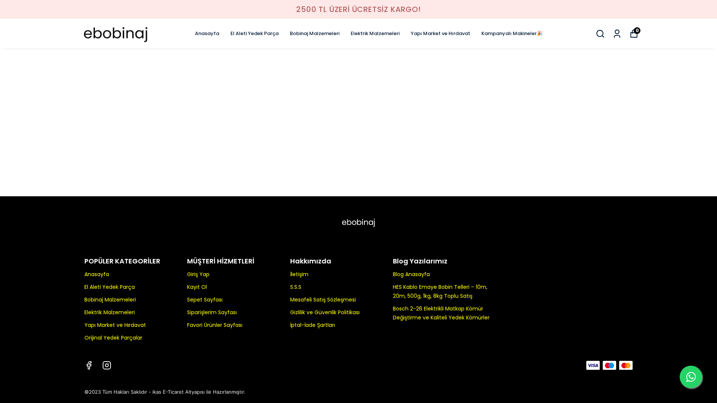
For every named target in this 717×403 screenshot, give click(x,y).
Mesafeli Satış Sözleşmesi (323, 299)
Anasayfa (207, 33)
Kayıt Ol (197, 287)
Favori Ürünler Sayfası (214, 325)
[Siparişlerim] (617, 33)
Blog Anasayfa (411, 274)
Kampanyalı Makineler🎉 (512, 33)
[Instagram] (106, 365)
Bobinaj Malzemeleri (314, 33)
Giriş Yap (198, 274)
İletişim (299, 274)
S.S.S (295, 287)
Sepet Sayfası (205, 299)
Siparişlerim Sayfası (212, 312)
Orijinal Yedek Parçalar (113, 337)
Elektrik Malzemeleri (375, 33)
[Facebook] (88, 365)
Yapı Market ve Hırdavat (440, 33)
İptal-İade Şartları (312, 325)
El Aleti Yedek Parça (254, 33)
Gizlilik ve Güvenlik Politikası (325, 312)
